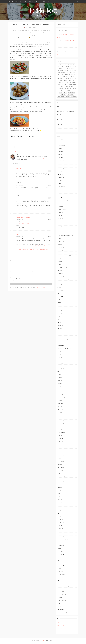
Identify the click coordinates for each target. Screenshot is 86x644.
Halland (59, 171)
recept (60, 88)
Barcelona (61, 531)
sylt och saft (60, 609)
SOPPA (58, 588)
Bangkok (61, 551)
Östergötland (61, 142)
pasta (59, 84)
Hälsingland (60, 168)
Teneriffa (61, 542)
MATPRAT (59, 368)
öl (58, 305)
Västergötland (61, 221)
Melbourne (61, 391)
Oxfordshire (61, 452)
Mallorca (61, 536)
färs (66, 74)
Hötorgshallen (44, 158)
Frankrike (60, 467)
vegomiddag (61, 96)
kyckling (73, 78)
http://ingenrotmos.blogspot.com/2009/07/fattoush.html (33, 245)
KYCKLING (59, 365)
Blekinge (60, 148)
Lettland (60, 504)
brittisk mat (60, 66)
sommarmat (73, 88)
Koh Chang (61, 554)
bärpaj (59, 229)
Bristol (60, 415)
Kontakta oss (23, 1)
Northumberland (62, 449)
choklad (66, 68)
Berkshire (61, 412)
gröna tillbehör (61, 600)
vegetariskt (70, 94)
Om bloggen (14, 1)
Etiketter (59, 109)
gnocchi (59, 342)
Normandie (61, 476)
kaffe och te (60, 270)
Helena (28, 27)
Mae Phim (61, 557)
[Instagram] (77, 1)
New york (61, 574)
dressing (60, 70)
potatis (65, 84)
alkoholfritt (60, 307)
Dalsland (60, 157)
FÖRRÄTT (59, 250)
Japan (59, 499)
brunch (67, 66)
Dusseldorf (61, 565)
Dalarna (59, 154)
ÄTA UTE (59, 139)
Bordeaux (61, 470)
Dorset (60, 429)
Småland (60, 183)
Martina (18, 168)
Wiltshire (61, 461)
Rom (60, 496)
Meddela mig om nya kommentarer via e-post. (21, 278)
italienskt (66, 78)
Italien (59, 493)
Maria (17, 234)
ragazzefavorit (69, 86)
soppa (63, 90)
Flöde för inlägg (60, 625)
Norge (59, 516)
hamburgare (60, 345)
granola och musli (62, 267)
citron (72, 68)
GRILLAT (58, 284)
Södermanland (61, 177)
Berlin (60, 562)
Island (59, 490)
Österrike (60, 383)
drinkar (59, 313)
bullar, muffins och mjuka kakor (64, 235)
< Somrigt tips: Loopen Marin (16, 151)
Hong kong (60, 481)
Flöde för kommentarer (62, 628)
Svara (49, 185)
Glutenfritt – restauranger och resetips (65, 111)
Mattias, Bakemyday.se (23, 217)
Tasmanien (61, 397)
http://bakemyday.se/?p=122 (22, 223)
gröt (59, 264)
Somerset (61, 455)
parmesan (72, 82)
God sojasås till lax (65, 46)
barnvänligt (71, 64)
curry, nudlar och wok (62, 339)
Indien (59, 484)
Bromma (61, 192)
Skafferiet (31, 1)
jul (58, 293)
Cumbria (61, 423)
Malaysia (60, 507)
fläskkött (60, 325)
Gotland (59, 165)
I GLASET (59, 302)
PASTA (58, 377)
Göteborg (60, 160)
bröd (59, 232)
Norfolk (60, 444)
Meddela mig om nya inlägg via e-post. (19, 280)
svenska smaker (63, 92)
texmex (59, 363)
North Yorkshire (62, 447)
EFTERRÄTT (59, 247)
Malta (59, 510)
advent (59, 290)
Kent (60, 435)
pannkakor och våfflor (62, 279)
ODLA (58, 371)
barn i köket (63, 64)
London (66, 82)
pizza (59, 354)
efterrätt (66, 70)
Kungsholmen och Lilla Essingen (66, 200)
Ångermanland (61, 145)
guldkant (71, 76)
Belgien (59, 400)
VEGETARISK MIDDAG (61, 612)
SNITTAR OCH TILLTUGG (62, 586)
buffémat (73, 66)
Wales (59, 580)
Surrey (60, 458)
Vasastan (61, 212)
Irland (59, 487)
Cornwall (61, 420)
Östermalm (61, 189)
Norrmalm (61, 203)
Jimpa (58, 46)
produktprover (72, 84)
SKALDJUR (59, 583)
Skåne (59, 180)
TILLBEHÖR (59, 591)
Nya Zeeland (60, 519)
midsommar (60, 296)
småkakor (60, 241)
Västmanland (61, 223)
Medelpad (60, 174)
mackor (59, 273)
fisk (74, 72)
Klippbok (44, 1)
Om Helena (60, 124)
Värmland (60, 218)
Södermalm (61, 209)
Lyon (60, 473)
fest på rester (61, 72)
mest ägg (60, 276)
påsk (62, 86)
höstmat (60, 78)
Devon (60, 426)
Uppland (60, 215)
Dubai (59, 406)
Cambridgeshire (62, 417)
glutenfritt (72, 74)
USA (59, 568)
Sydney (60, 394)
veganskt (63, 94)
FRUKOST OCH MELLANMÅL (63, 255)
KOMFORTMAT (60, 336)
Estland (59, 464)
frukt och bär (61, 261)
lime (60, 82)
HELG (58, 287)
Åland (59, 386)
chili (60, 68)
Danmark (60, 403)
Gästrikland (60, 163)
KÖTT (58, 319)
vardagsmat (71, 92)
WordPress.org (60, 631)
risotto (59, 360)
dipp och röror (61, 594)
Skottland (60, 525)
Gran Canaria (61, 533)
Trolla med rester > (47, 151)
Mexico (59, 513)
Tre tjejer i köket (43, 10)
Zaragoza (61, 545)
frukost (60, 74)
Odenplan (61, 206)
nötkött (59, 331)
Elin (57, 34)
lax (73, 80)
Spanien (60, 528)
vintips (74, 96)
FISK (58, 252)
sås (58, 606)
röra (66, 88)
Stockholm (69, 90)
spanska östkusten (63, 539)
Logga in (59, 622)
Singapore (60, 522)
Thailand (60, 548)
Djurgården (61, 197)
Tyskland (60, 560)
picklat (59, 603)
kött (61, 80)
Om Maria (60, 127)
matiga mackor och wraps (63, 348)
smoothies (60, 281)
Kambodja (60, 502)
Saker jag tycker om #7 (66, 48)
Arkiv (49, 1)
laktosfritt (67, 80)
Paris (60, 478)
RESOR (37, 1)
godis (59, 238)
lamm (59, 328)
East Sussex (61, 432)
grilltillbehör (63, 76)
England (73, 70)
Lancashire (61, 438)
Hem (9, 1)
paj (58, 351)
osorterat (59, 374)
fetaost (69, 72)
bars (59, 258)
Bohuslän (60, 151)
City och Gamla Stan (63, 194)
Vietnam (68, 96)
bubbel (59, 310)
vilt (58, 334)
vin (58, 316)
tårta (59, 244)
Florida (60, 571)
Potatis (59, 357)
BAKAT (58, 226)
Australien (60, 389)
